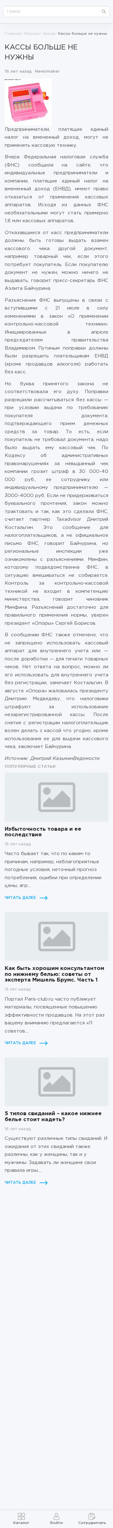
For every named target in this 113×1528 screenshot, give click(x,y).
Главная (13, 33)
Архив (49, 33)
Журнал (32, 33)
